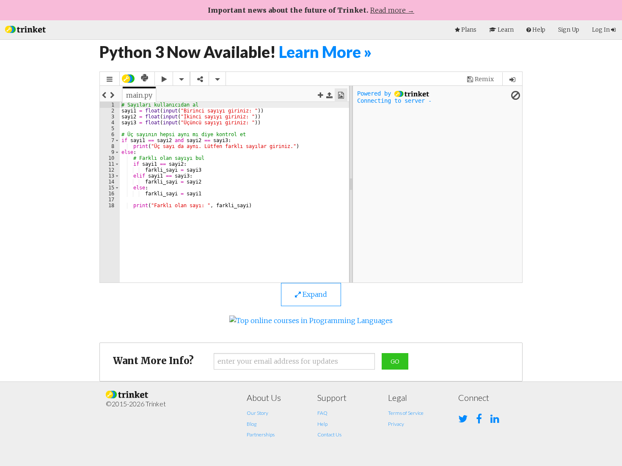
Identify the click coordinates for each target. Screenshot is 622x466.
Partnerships (261, 434)
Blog (251, 424)
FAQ (322, 413)
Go (395, 361)
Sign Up (568, 29)
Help (322, 424)
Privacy (396, 424)
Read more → (392, 10)
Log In (601, 29)
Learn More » (325, 51)
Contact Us (329, 434)
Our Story (257, 413)
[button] (25, 28)
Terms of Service (406, 413)
